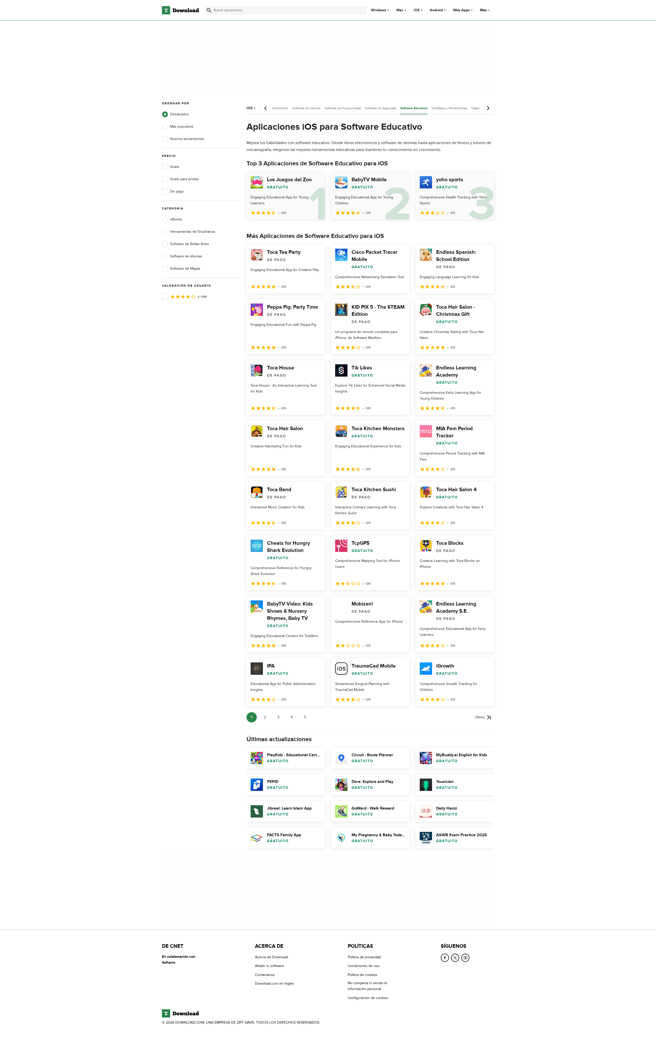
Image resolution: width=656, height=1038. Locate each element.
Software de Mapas (185, 268)
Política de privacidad (364, 957)
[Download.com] (180, 10)
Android (436, 10)
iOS (416, 10)
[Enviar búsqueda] (209, 10)
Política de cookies (362, 975)
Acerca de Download (271, 957)
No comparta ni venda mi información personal (367, 986)
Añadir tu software (269, 966)
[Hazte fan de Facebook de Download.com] (445, 958)
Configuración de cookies (368, 998)
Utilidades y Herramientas (449, 108)
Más (483, 10)
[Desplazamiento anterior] (266, 108)
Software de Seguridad (380, 108)
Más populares (181, 126)
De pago (177, 191)
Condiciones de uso (364, 966)
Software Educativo (413, 108)
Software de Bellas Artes (189, 244)
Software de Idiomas (186, 256)
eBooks (176, 219)
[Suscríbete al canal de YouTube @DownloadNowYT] (465, 958)
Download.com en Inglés (274, 983)
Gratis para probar (184, 179)
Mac (399, 10)
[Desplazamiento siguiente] (488, 108)
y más (202, 296)
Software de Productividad (343, 108)
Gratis (174, 167)
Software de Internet (306, 108)
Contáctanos (265, 975)
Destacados (179, 114)
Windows (378, 10)
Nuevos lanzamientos (187, 139)
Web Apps (461, 10)
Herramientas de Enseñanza (192, 231)
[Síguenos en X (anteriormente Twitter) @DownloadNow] (455, 958)
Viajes (475, 108)
